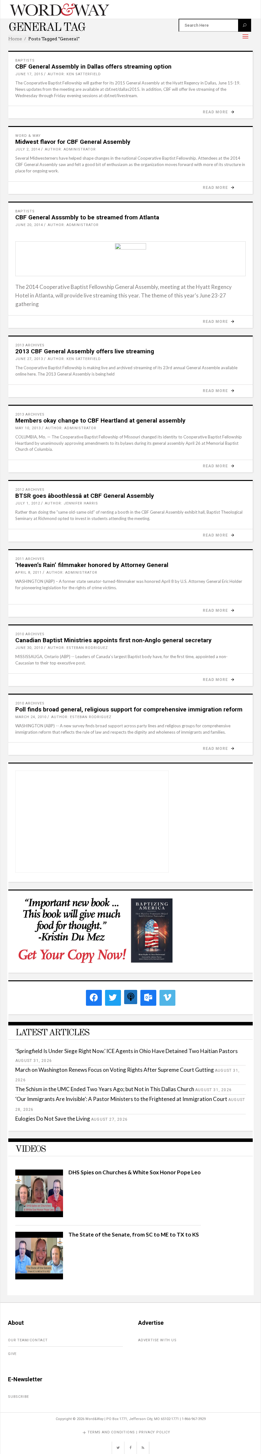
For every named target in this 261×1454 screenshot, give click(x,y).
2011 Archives (30, 559)
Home (15, 38)
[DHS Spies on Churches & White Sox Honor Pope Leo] (39, 1215)
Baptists (25, 60)
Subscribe (18, 1397)
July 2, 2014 (27, 149)
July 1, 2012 (27, 503)
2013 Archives (30, 345)
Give (12, 1354)
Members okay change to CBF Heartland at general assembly (100, 420)
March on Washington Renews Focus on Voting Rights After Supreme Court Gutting (114, 1069)
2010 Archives (30, 634)
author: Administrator (70, 149)
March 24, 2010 (30, 717)
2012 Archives (30, 490)
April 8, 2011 (28, 572)
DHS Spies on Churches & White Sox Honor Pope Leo (134, 1172)
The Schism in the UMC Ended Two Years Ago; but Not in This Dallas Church (104, 1089)
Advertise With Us (157, 1340)
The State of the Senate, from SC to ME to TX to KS (133, 1234)
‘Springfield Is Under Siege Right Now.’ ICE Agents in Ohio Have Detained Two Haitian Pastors (126, 1051)
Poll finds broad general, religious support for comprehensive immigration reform (129, 709)
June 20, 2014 (29, 225)
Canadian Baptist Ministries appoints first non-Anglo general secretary (113, 640)
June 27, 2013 (29, 359)
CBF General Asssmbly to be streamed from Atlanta (87, 217)
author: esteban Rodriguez (78, 648)
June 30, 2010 (29, 648)
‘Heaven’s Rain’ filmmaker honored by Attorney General (91, 565)
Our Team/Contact (28, 1340)
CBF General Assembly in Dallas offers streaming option (93, 66)
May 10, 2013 (28, 428)
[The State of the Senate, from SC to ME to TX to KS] (39, 1277)
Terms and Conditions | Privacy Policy (129, 1432)
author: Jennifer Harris (71, 503)
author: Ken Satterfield (74, 74)
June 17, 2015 (29, 74)
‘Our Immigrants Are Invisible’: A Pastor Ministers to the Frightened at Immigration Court (121, 1099)
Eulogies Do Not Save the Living (52, 1118)
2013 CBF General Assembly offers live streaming (84, 351)
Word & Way (28, 136)
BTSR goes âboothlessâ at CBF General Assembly (84, 495)
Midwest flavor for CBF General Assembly (72, 141)
